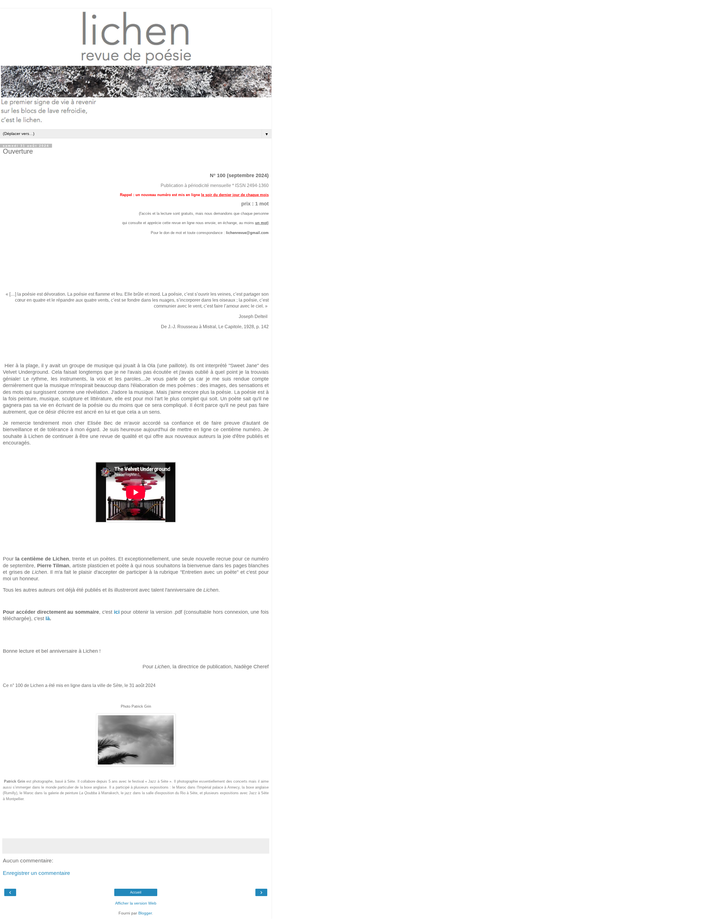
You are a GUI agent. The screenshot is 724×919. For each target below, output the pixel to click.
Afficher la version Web (135, 903)
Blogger (145, 913)
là (48, 618)
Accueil (135, 892)
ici (117, 612)
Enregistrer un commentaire (36, 873)
